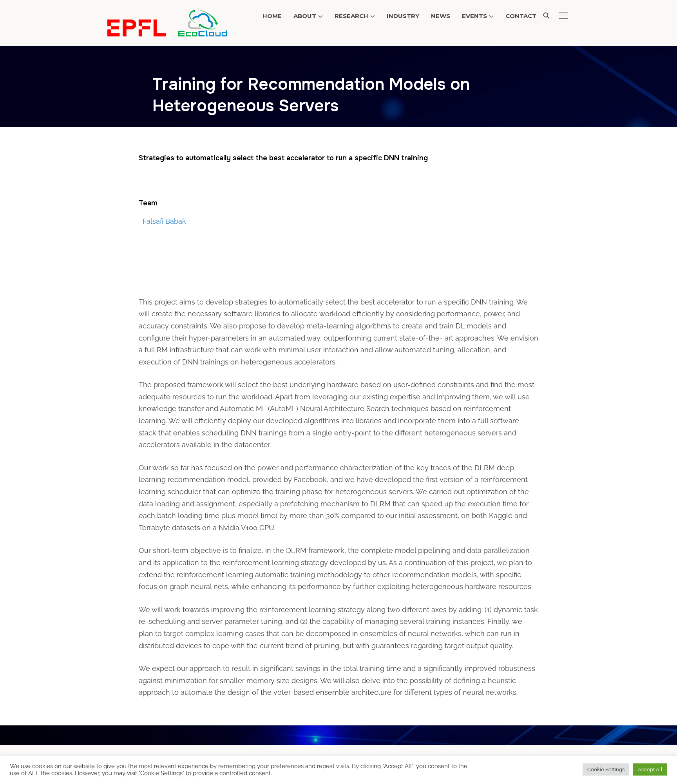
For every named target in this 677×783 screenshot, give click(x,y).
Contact (520, 16)
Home (272, 16)
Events (474, 16)
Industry (403, 16)
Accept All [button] (650, 769)
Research (351, 16)
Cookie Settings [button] (606, 769)
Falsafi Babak (164, 221)
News (440, 16)
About (304, 16)
